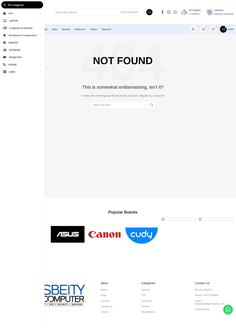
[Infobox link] (191, 12)
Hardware (146, 300)
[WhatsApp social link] (175, 12)
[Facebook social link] (162, 12)
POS (143, 295)
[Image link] (54, 297)
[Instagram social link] (168, 12)
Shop (103, 295)
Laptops (145, 289)
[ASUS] (68, 234)
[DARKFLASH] (215, 234)
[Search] (149, 12)
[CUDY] (141, 234)
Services (105, 300)
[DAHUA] (178, 234)
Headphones (148, 311)
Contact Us (107, 306)
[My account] (193, 29)
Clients (104, 311)
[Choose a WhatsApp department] (228, 309)
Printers (145, 306)
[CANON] (104, 234)
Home (104, 289)
